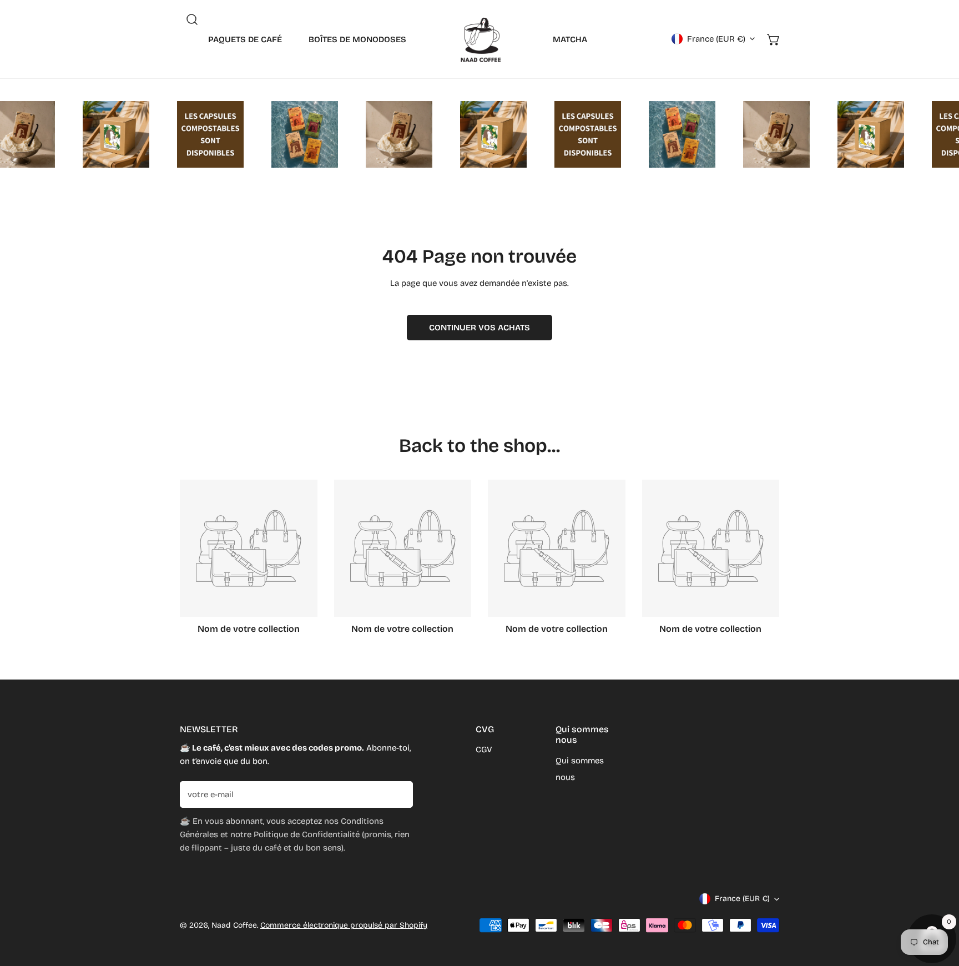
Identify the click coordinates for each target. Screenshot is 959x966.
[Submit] (398, 794)
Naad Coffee (234, 925)
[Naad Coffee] (480, 39)
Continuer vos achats (479, 328)
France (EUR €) (716, 39)
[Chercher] (192, 19)
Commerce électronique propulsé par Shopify (343, 925)
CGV (484, 749)
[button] (773, 39)
